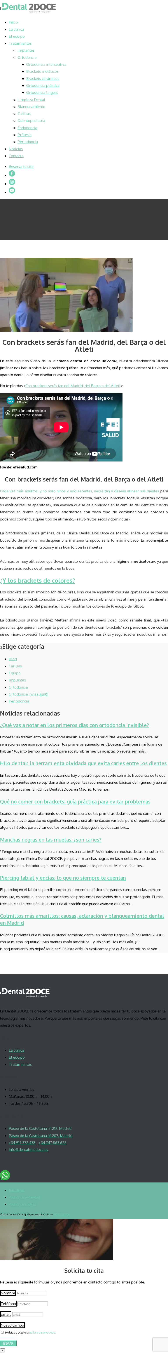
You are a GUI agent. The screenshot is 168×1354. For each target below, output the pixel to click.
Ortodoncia (27, 57)
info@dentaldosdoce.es (28, 1149)
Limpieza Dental (31, 99)
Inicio (13, 22)
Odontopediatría (31, 120)
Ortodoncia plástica (43, 85)
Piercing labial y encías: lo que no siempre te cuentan (63, 877)
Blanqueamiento (31, 106)
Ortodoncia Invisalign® (28, 694)
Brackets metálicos (42, 71)
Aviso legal (16, 1190)
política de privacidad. (42, 1332)
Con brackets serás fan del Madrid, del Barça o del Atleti (72, 385)
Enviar (8, 1343)
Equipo (15, 673)
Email (6, 1314)
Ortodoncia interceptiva (46, 64)
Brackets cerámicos (42, 78)
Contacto (16, 155)
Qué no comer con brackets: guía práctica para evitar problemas (75, 801)
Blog (13, 659)
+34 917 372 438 (22, 1142)
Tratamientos (20, 43)
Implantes (26, 50)
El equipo (17, 36)
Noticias (16, 149)
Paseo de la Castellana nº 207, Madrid (40, 1135)
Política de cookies (22, 1204)
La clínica (16, 29)
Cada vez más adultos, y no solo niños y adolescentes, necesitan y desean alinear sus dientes (80, 491)
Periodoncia (28, 141)
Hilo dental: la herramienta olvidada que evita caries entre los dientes (83, 763)
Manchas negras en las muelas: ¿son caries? (51, 839)
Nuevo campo (12, 1325)
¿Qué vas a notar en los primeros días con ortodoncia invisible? (74, 725)
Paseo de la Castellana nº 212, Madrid (40, 1128)
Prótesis (25, 134)
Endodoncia (27, 127)
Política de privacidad (24, 1197)
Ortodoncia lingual (42, 92)
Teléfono (8, 1303)
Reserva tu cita (21, 166)
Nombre (8, 1293)
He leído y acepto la (30, 1332)
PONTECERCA (61, 1214)
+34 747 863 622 (52, 1142)
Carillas (24, 113)
